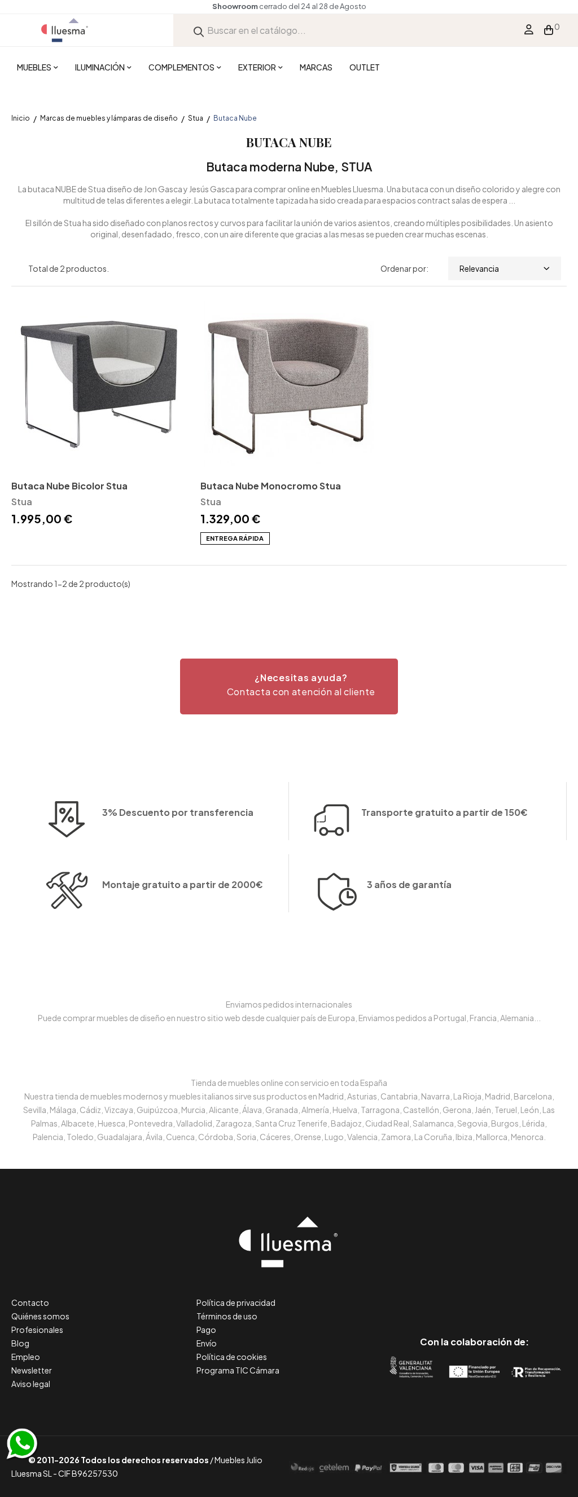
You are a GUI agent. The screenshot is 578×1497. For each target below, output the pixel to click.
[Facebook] (424, 1294)
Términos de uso (226, 1316)
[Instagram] (500, 1294)
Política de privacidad (235, 1302)
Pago (206, 1329)
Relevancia (479, 268)
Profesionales (37, 1329)
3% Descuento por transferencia (177, 812)
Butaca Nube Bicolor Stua (69, 486)
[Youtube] (525, 1294)
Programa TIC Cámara (237, 1370)
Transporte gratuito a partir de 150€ (444, 812)
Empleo (25, 1357)
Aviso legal (30, 1384)
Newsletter (31, 1370)
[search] (199, 30)
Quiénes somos (40, 1316)
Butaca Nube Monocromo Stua (270, 486)
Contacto (30, 1302)
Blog (20, 1343)
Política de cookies (231, 1357)
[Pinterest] (449, 1294)
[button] (289, 686)
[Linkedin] (474, 1294)
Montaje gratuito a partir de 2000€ (182, 884)
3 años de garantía (409, 884)
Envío (206, 1343)
